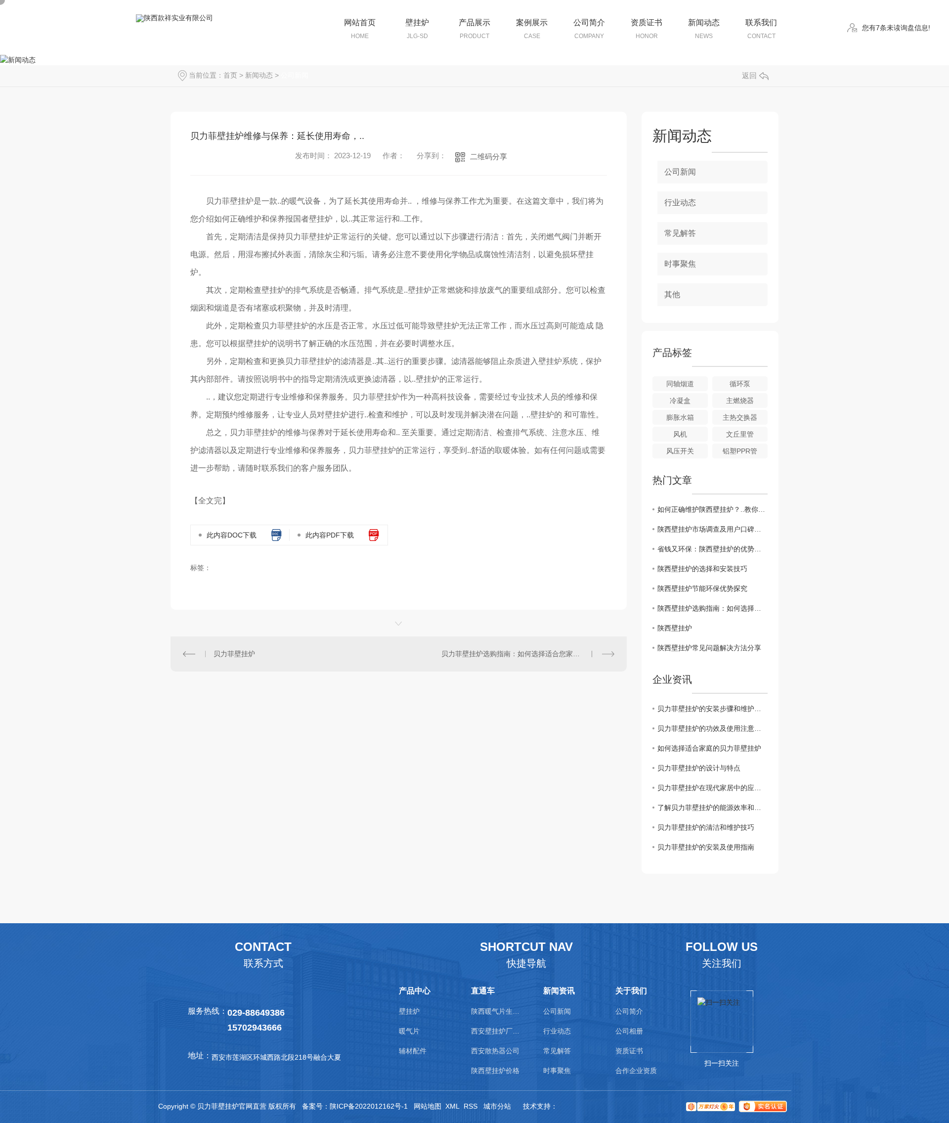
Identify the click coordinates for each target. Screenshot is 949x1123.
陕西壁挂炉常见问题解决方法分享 (709, 648)
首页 (230, 75)
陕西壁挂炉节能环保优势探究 (702, 588)
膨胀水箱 (680, 417)
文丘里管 (740, 434)
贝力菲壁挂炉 (234, 654)
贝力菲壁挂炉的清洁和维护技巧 (705, 827)
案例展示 (532, 29)
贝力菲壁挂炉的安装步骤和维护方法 (712, 709)
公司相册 (629, 1031)
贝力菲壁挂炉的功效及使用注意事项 (712, 728)
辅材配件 (413, 1051)
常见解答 (680, 233)
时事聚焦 (680, 264)
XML (452, 1106)
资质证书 (646, 29)
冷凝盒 (680, 400)
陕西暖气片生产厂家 (495, 1011)
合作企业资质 (636, 1071)
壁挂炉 (417, 29)
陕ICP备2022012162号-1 (369, 1106)
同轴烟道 (680, 384)
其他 (672, 294)
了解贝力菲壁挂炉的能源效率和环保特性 (712, 807)
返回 (749, 75)
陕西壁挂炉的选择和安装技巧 (702, 569)
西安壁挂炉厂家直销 (495, 1031)
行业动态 (680, 202)
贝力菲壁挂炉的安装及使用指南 (705, 847)
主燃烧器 (740, 400)
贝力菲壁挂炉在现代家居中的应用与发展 (712, 788)
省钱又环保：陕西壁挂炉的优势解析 (712, 549)
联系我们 (761, 29)
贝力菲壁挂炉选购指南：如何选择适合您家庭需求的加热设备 (527, 654)
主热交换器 (740, 417)
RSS (470, 1106)
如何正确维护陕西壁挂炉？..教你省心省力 (712, 509)
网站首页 (360, 29)
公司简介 (589, 29)
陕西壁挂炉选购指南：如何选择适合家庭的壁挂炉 (712, 608)
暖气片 (409, 1031)
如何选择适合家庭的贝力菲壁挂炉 (709, 748)
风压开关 (680, 451)
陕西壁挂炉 (674, 628)
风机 (680, 434)
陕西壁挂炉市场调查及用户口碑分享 (712, 529)
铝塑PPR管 (740, 451)
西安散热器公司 (495, 1051)
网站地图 (427, 1106)
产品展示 (474, 29)
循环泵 (740, 384)
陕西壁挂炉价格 (495, 1071)
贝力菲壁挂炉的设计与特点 (698, 768)
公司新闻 (294, 75)
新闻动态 (704, 29)
